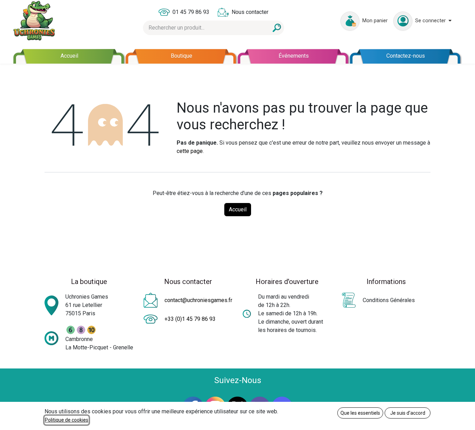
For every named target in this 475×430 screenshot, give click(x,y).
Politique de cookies (66, 420)
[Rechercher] (276, 28)
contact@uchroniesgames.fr (198, 300)
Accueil (238, 209)
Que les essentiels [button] (360, 413)
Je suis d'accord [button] (407, 413)
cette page (190, 151)
